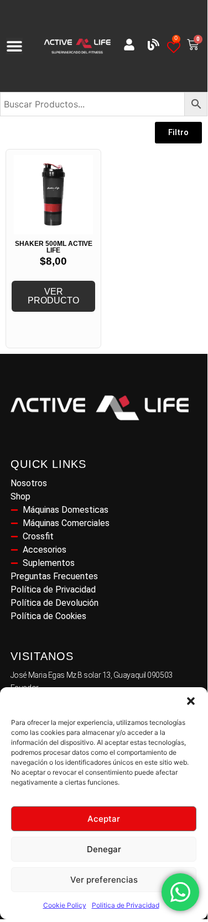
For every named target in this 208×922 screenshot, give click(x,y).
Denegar (104, 849)
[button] (190, 701)
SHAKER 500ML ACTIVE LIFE (53, 247)
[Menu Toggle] (14, 46)
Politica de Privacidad (125, 905)
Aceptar (103, 818)
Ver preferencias (104, 879)
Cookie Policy (64, 905)
